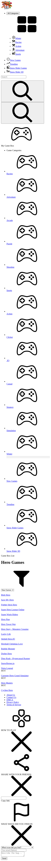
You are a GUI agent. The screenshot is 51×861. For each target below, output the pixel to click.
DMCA (10, 700)
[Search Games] (22, 91)
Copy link (5, 801)
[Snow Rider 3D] (6, 8)
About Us (11, 695)
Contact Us (11, 697)
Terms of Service (14, 705)
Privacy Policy (13, 702)
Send (4, 858)
